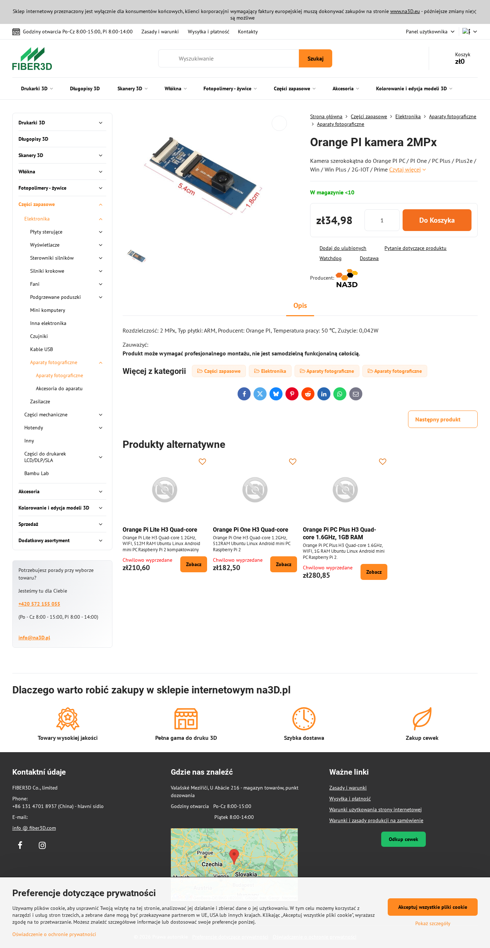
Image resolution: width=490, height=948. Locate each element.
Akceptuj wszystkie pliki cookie (432, 907)
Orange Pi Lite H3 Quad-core (160, 529)
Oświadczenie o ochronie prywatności (54, 934)
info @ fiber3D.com (34, 828)
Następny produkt (438, 419)
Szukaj (316, 58)
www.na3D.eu (405, 11)
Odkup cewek (403, 839)
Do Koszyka (437, 220)
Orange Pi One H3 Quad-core (250, 529)
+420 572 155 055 (39, 604)
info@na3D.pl (34, 637)
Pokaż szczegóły (432, 923)
